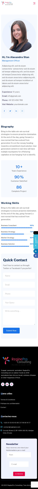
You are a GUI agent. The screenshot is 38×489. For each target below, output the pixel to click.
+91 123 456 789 (15, 100)
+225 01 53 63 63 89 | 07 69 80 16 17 (17, 422)
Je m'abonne (19, 474)
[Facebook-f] (4, 111)
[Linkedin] (35, 251)
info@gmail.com (14, 96)
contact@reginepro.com (12, 427)
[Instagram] (22, 111)
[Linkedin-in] (16, 111)
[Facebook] (35, 255)
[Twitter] (10, 111)
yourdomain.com (21, 104)
